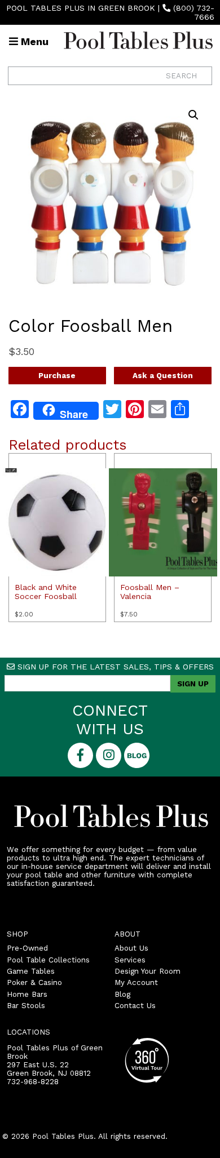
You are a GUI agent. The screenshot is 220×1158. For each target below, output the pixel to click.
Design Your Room (148, 971)
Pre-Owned (27, 948)
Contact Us (135, 1005)
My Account (136, 982)
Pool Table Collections (48, 960)
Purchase (57, 375)
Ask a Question (163, 375)
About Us (131, 948)
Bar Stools (26, 1005)
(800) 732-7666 (193, 12)
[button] (193, 115)
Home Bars (27, 994)
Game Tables (31, 971)
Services (130, 960)
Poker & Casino (34, 982)
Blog (122, 994)
